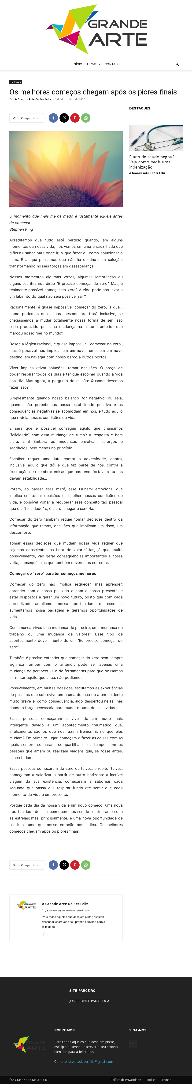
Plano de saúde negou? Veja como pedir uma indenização (151, 161)
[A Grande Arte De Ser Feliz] (96, 29)
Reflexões (16, 82)
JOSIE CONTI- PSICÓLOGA (89, 1001)
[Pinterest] (75, 118)
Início (77, 64)
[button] (177, 64)
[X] (64, 118)
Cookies (150, 1080)
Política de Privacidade (126, 1080)
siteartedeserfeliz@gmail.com (90, 1061)
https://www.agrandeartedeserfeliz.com (66, 910)
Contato (112, 64)
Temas (91, 64)
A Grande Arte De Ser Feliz (33, 99)
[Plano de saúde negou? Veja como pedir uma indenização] (156, 138)
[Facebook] (53, 118)
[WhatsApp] (85, 118)
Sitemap (166, 1080)
